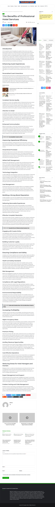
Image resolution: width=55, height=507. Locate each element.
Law (29, 6)
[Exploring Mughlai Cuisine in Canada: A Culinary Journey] (42, 71)
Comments (51, 40)
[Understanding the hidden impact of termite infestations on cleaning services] (5, 90)
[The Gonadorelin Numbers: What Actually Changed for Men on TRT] (42, 78)
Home (9, 6)
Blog (6, 11)
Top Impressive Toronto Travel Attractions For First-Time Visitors (49, 46)
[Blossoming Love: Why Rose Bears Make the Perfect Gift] (5, 95)
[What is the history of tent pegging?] (42, 138)
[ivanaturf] (27, 2)
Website (20, 470)
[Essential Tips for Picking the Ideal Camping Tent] (19, 436)
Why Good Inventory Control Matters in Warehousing (6, 441)
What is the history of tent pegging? (49, 137)
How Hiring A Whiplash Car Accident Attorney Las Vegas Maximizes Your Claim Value (49, 55)
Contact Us (42, 6)
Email (3, 470)
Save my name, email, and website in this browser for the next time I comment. (16, 474)
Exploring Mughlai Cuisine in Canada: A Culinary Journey (49, 121)
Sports (36, 6)
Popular (45, 40)
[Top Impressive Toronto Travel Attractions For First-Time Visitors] (42, 47)
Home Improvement (24, 6)
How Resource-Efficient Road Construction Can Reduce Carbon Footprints (30, 442)
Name (3, 466)
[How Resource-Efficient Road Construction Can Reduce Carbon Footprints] (30, 436)
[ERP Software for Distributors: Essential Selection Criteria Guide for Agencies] (42, 64)
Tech (38, 6)
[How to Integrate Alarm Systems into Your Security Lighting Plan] (42, 162)
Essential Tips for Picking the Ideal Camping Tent (17, 441)
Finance (15, 6)
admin (11, 402)
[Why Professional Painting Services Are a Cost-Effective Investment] (42, 152)
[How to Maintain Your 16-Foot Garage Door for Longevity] (42, 169)
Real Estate (32, 6)
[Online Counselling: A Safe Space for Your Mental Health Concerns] (42, 143)
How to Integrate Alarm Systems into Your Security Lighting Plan (49, 162)
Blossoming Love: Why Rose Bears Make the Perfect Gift (20, 93)
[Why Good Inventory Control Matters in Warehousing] (7, 436)
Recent (40, 40)
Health (19, 6)
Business (12, 6)
